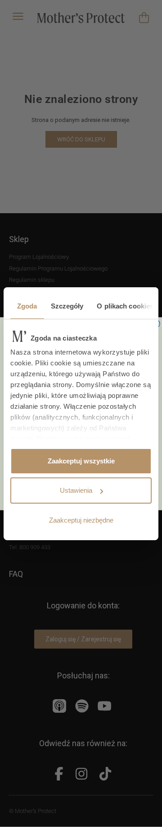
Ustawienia (76, 490)
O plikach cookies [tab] (125, 306)
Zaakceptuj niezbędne (81, 520)
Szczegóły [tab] (67, 306)
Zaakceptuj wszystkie (81, 461)
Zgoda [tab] (27, 306)
